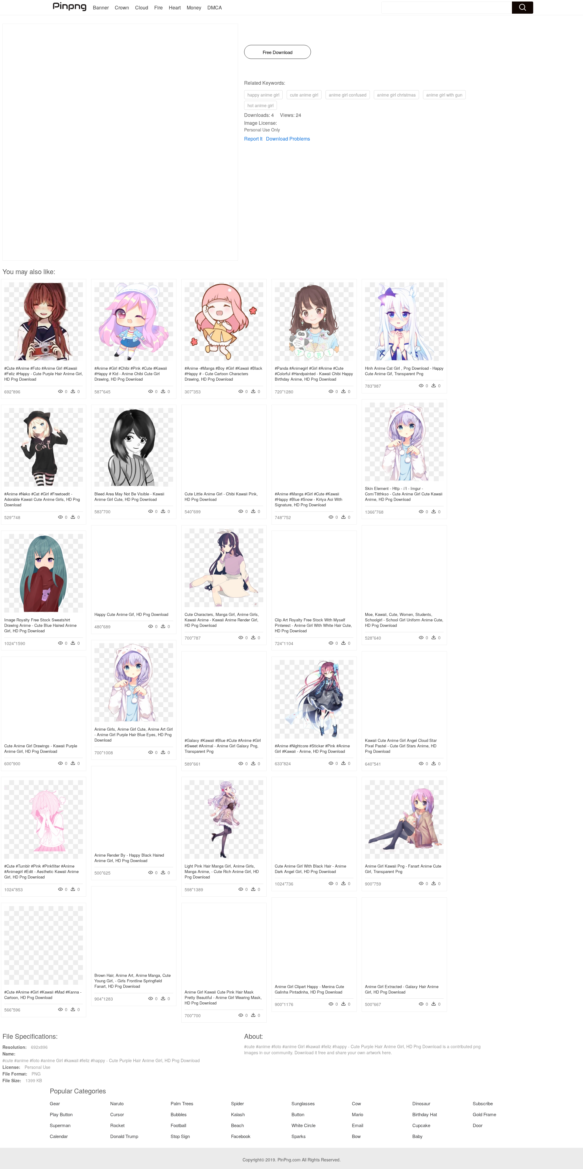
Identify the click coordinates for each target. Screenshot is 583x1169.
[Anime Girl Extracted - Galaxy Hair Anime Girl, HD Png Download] (404, 977)
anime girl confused (348, 95)
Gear (55, 1103)
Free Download (277, 52)
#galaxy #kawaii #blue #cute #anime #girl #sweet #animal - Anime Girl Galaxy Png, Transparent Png (223, 745)
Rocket (117, 1125)
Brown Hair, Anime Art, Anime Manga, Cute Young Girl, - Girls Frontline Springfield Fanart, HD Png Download (132, 980)
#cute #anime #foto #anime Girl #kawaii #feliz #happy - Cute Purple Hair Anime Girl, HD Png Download (43, 373)
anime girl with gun (444, 95)
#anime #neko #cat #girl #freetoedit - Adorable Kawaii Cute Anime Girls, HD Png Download (42, 499)
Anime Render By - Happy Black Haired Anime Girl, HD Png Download (129, 857)
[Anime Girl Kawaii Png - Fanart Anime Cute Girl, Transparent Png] (404, 857)
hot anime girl (260, 105)
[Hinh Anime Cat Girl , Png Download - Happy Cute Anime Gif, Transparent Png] (404, 359)
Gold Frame (484, 1114)
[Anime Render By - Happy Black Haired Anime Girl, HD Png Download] (133, 846)
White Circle (303, 1125)
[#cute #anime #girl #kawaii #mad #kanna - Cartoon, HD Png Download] (43, 983)
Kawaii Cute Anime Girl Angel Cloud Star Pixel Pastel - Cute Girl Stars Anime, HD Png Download (401, 745)
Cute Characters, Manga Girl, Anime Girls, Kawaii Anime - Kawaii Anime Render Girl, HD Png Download (222, 619)
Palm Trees (182, 1103)
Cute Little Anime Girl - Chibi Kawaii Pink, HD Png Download (221, 496)
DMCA (214, 7)
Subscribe (483, 1103)
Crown (122, 7)
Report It (253, 138)
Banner (101, 7)
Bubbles (179, 1114)
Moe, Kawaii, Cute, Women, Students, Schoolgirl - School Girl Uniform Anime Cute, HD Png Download (404, 619)
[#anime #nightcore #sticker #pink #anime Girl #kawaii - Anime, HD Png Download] (314, 737)
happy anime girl (263, 95)
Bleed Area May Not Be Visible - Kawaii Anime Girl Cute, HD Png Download (129, 496)
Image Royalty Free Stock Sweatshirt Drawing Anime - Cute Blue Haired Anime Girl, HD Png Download (40, 625)
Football (178, 1125)
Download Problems (288, 138)
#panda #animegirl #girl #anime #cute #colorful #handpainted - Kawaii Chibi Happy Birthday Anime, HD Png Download (314, 373)
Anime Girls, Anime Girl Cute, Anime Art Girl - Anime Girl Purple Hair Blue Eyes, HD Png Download (133, 734)
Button (298, 1114)
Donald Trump (124, 1136)
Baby (417, 1136)
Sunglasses (303, 1103)
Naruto (117, 1103)
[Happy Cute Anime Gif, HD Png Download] (133, 605)
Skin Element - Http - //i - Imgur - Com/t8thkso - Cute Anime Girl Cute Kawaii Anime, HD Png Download (403, 493)
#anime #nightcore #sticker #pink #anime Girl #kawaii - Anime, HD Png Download (312, 748)
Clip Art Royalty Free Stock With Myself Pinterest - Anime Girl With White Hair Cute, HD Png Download (313, 625)
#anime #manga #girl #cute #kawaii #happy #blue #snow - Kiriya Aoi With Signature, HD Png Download (308, 499)
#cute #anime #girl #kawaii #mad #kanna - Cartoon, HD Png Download (42, 994)
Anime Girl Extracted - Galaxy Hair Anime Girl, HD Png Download (401, 989)
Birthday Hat (424, 1114)
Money (194, 7)
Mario (357, 1114)
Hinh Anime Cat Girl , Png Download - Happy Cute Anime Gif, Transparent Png (404, 370)
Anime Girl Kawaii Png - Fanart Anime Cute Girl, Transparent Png (403, 868)
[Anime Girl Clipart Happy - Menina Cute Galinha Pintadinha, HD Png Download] (314, 977)
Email (357, 1125)
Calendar (59, 1136)
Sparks (299, 1136)
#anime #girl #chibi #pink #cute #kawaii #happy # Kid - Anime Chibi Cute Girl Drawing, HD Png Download (130, 373)
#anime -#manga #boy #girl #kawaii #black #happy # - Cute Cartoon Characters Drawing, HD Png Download (223, 373)
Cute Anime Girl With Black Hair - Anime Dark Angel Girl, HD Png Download (310, 868)
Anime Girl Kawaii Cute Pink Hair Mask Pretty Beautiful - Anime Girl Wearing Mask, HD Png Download (223, 997)
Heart (175, 7)
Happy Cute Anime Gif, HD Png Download (131, 614)
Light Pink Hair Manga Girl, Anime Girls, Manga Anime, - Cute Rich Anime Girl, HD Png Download (222, 871)
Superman (60, 1125)
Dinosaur (421, 1103)
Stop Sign (180, 1136)
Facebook (241, 1136)
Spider (237, 1103)
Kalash (238, 1114)
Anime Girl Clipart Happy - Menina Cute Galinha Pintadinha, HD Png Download (309, 989)
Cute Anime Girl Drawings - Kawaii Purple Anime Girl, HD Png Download (40, 748)
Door (477, 1125)
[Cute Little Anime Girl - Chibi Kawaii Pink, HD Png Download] (224, 485)
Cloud (141, 7)
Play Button (61, 1114)
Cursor (117, 1114)
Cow (356, 1103)
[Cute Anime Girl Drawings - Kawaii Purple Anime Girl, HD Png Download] (43, 737)
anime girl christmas (396, 95)
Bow (356, 1136)
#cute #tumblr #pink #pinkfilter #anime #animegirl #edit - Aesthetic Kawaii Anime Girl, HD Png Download (41, 871)
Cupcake (421, 1125)
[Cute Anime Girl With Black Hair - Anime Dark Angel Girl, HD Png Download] (314, 857)
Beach (237, 1125)
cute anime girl (304, 95)
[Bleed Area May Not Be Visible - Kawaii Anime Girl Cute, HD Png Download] (133, 485)
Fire (158, 7)
